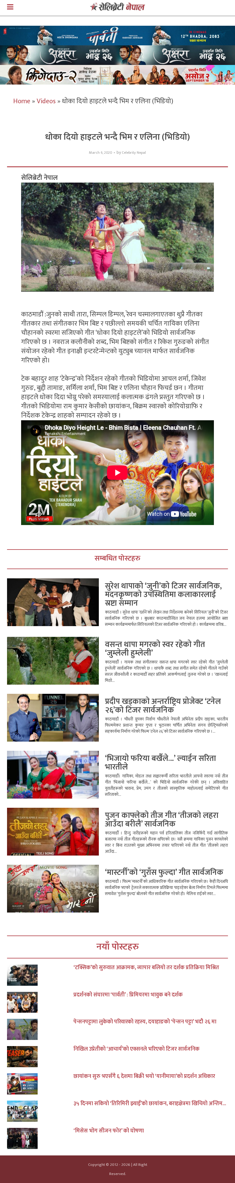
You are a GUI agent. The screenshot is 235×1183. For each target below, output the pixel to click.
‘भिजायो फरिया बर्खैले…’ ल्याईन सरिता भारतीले (160, 763)
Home (21, 101)
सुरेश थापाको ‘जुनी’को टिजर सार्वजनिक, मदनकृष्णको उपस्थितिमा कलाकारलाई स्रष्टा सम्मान (163, 595)
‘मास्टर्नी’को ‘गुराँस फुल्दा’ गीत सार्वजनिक (164, 872)
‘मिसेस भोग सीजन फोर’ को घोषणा (108, 1131)
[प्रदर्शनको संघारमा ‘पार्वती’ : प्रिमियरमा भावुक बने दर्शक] (40, 1002)
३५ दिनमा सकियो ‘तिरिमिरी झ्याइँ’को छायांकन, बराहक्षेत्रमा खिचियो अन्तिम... (149, 1104)
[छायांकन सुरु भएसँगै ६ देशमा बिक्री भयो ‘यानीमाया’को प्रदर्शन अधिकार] (40, 1083)
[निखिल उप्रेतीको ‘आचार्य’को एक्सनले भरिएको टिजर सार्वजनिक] (40, 1056)
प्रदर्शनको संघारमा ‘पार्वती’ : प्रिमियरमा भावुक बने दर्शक (128, 995)
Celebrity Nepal (134, 152)
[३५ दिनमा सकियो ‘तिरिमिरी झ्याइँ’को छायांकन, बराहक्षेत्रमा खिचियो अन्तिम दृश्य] (40, 1111)
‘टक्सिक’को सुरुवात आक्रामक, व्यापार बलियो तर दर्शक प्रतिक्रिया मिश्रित (146, 968)
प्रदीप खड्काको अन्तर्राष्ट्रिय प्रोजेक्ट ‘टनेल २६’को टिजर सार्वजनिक (163, 706)
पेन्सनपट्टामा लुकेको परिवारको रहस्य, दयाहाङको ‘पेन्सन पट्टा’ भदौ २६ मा (144, 1022)
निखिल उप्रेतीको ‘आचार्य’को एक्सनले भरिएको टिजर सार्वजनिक (136, 1049)
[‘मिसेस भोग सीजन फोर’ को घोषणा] (40, 1138)
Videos (46, 101)
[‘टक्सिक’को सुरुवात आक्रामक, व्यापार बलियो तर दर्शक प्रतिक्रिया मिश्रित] (40, 975)
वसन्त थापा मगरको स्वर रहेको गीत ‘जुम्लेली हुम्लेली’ (155, 649)
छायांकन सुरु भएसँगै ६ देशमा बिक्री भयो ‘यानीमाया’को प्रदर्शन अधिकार (144, 1076)
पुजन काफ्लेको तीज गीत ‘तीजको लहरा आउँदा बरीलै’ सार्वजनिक (161, 820)
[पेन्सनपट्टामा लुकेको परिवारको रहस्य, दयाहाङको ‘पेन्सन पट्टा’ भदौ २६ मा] (40, 1029)
